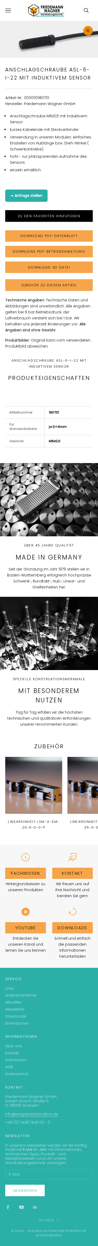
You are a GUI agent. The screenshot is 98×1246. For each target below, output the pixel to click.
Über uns (13, 1046)
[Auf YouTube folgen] (21, 1207)
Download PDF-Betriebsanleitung (49, 251)
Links (9, 988)
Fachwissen (25, 873)
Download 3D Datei (49, 267)
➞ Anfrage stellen (26, 195)
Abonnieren (25, 1190)
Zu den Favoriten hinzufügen (49, 216)
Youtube (25, 928)
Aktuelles (13, 1002)
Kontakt (72, 873)
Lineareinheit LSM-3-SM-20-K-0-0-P (33, 824)
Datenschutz (17, 1074)
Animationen (17, 1023)
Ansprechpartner (21, 995)
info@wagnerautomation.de (31, 1114)
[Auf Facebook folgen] (7, 1207)
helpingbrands (49, 1235)
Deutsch (46, 1220)
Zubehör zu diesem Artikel (49, 285)
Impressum (16, 1059)
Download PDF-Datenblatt (49, 235)
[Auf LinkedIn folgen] (35, 1207)
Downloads (72, 928)
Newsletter (14, 1009)
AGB (9, 1066)
